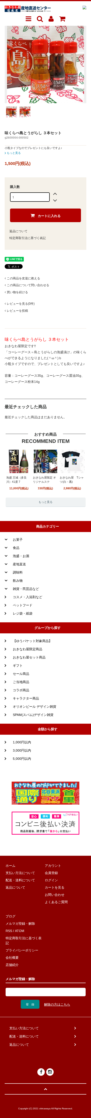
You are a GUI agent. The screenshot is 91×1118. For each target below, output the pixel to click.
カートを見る (54, 887)
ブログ (10, 916)
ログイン (51, 880)
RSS (9, 931)
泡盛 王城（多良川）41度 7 (16, 479)
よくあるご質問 (56, 902)
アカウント (53, 865)
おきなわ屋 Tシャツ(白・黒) (72, 479)
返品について (18, 231)
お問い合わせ (54, 895)
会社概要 (12, 957)
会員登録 (51, 873)
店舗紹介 (12, 965)
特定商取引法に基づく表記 (27, 238)
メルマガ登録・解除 (20, 923)
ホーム (10, 865)
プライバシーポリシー (22, 950)
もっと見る (13, 153)
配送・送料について (20, 880)
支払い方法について (20, 873)
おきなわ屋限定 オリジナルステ (44, 479)
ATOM (19, 931)
